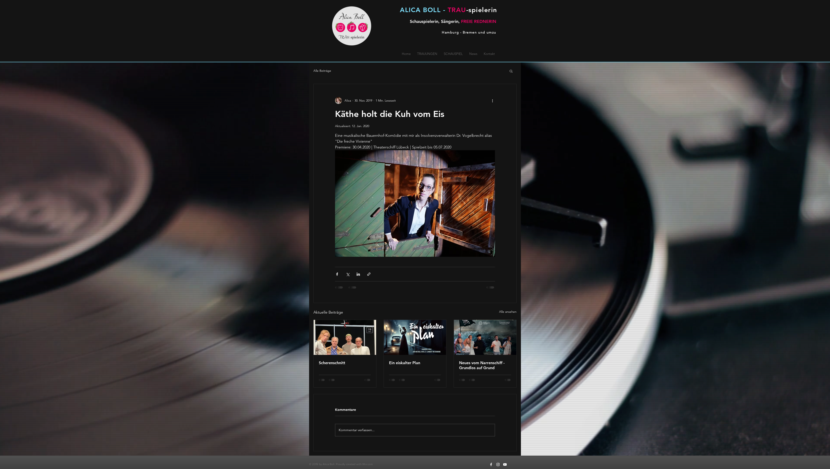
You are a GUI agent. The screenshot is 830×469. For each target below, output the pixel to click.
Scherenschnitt (332, 362)
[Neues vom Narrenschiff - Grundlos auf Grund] (485, 337)
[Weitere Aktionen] (492, 100)
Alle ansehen (508, 312)
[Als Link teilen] (369, 274)
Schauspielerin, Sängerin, (453, 21)
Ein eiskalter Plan (404, 362)
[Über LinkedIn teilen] (358, 274)
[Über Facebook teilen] (337, 274)
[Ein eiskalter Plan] (415, 337)
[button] (511, 71)
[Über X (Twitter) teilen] (348, 274)
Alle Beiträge (322, 71)
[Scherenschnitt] (345, 337)
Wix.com (367, 464)
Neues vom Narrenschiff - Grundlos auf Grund (482, 365)
